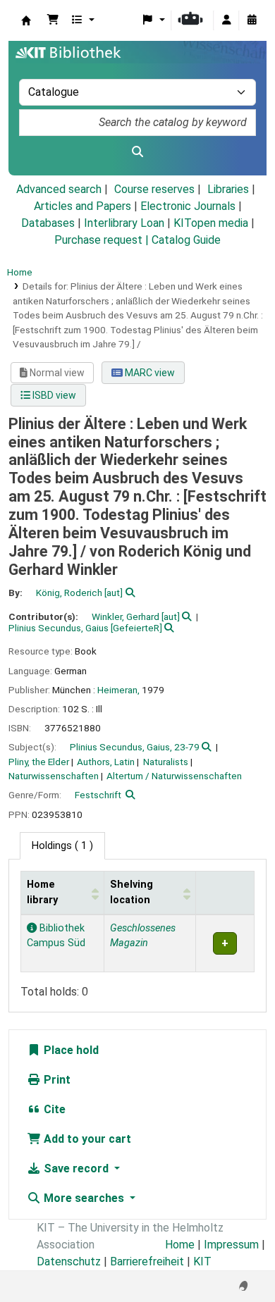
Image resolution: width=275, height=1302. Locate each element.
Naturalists (165, 761)
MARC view (149, 372)
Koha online (26, 20)
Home (19, 272)
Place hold (70, 1050)
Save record (76, 1168)
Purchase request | (103, 240)
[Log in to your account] (226, 20)
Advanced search (59, 189)
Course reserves (154, 189)
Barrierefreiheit (147, 1261)
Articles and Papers (82, 206)
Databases (48, 223)
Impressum (231, 1244)
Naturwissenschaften (53, 775)
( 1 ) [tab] (62, 846)
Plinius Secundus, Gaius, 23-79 (135, 746)
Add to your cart (86, 1139)
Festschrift (98, 794)
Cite (53, 1109)
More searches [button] (84, 1198)
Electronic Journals (188, 206)
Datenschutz (69, 1261)
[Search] (137, 152)
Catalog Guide (186, 240)
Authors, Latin (106, 761)
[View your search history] (252, 20)
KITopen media (210, 223)
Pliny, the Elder (38, 761)
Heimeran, (118, 689)
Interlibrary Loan (124, 223)
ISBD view (53, 395)
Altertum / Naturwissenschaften (174, 775)
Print (56, 1079)
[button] (53, 20)
